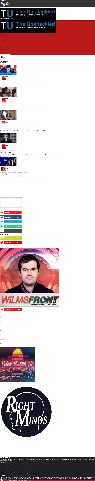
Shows (3, 35)
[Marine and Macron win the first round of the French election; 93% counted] (8, 165)
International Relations (90, 477)
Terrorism (4, 101)
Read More (2, 86)
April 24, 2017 (8, 174)
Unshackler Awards (5, 48)
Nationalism (10, 478)
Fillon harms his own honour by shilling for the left (9, 150)
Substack (3, 43)
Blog (3, 47)
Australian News (14, 477)
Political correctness (33, 478)
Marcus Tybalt (3, 128)
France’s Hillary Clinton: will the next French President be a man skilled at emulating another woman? (18, 126)
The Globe (4, 79)
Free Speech (67, 477)
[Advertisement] (47, 186)
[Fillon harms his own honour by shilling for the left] (8, 143)
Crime (21, 477)
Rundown (4, 78)
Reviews (3, 52)
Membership (4, 45)
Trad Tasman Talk (7, 40)
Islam (1, 478)
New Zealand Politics (15, 478)
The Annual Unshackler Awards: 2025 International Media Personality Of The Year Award (18, 473)
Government (71, 477)
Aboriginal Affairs (3, 477)
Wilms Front (7, 479)
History (3, 51)
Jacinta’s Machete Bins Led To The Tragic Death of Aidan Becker (14, 467)
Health (75, 477)
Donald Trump (37, 477)
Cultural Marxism (24, 477)
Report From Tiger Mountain (53, 478)
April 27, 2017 (9, 152)
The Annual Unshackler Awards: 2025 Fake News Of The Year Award (14, 472)
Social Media (70, 478)
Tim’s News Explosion (8, 36)
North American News (23, 478)
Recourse (38, 478)
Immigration (84, 477)
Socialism (66, 478)
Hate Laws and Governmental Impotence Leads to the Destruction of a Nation (16, 468)
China (18, 477)
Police (28, 478)
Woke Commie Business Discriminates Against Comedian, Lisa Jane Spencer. (16, 465)
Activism (7, 477)
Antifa (10, 477)
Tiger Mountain (7, 39)
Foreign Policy (62, 477)
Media (7, 478)
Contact (3, 6)
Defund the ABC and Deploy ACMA (8, 466)
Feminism (58, 477)
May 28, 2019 (9, 105)
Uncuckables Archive (8, 42)
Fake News (54, 477)
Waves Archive (7, 41)
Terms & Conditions (6, 3)
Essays (3, 49)
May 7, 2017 (9, 128)
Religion (47, 478)
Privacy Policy (5, 2)
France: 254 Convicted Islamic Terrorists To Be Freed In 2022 (11, 103)
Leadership (4, 147)
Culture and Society (31, 477)
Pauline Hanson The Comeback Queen (9, 464)
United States (87, 478)
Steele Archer (3, 105)
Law (2, 478)
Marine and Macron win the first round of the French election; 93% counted (14, 172)
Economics (41, 477)
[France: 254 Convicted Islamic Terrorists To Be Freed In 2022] (8, 96)
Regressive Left (43, 478)
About (3, 5)
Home (3, 34)
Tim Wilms (3, 174)
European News (5, 76)
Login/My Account (5, 4)
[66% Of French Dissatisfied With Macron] (8, 74)
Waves (3, 479)
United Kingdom (82, 478)
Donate (3, 46)
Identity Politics (79, 477)
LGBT (4, 478)
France (3, 77)
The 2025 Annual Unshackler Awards (9, 471)
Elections (3, 121)
